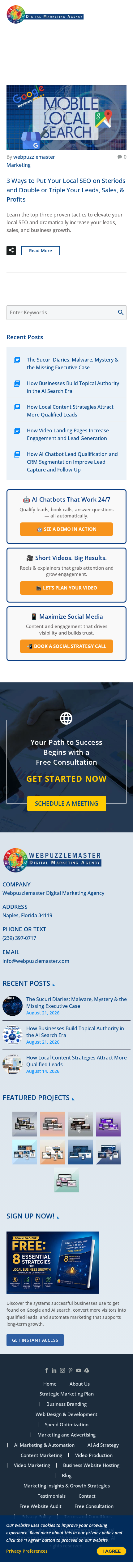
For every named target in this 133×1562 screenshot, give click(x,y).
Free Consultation (94, 1506)
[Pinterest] (70, 1370)
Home (59, 59)
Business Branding (66, 1404)
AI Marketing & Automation (44, 1445)
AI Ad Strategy (103, 1445)
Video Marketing (32, 1465)
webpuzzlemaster (34, 156)
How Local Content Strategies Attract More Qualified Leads (70, 410)
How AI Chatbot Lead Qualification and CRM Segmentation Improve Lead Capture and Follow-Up (72, 462)
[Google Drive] (86, 1370)
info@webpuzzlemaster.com (35, 961)
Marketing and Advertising (66, 1434)
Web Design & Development (66, 1414)
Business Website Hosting (91, 1465)
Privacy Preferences (27, 1551)
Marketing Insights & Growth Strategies (67, 1485)
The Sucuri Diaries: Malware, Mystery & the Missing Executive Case (72, 363)
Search (124, 313)
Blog (66, 1475)
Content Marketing (41, 1455)
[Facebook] (46, 1370)
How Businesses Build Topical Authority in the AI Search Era (73, 387)
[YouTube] (78, 1370)
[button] (11, 250)
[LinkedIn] (54, 1370)
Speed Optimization (66, 1424)
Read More (40, 250)
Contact (87, 1496)
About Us (80, 1384)
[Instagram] (62, 1370)
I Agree (111, 1551)
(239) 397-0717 (19, 938)
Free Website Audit (40, 1506)
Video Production (94, 1455)
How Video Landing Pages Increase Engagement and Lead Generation (68, 434)
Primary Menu (121, 14)
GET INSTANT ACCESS (35, 1340)
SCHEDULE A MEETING (66, 803)
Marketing (18, 165)
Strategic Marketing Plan (67, 1393)
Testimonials (52, 1496)
